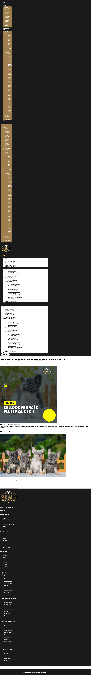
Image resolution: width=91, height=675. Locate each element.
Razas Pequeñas (7, 32)
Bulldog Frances (27, 480)
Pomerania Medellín (7, 11)
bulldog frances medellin (46, 426)
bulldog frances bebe (35, 480)
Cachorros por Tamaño (6, 150)
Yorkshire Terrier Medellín (9, 40)
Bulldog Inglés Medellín (9, 57)
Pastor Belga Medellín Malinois (9, 89)
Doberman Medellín (7, 17)
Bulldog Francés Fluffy (8, 19)
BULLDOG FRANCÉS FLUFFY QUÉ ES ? (7, 364)
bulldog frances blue (43, 480)
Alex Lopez (3, 426)
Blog (4, 120)
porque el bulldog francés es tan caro (78, 426)
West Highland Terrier (9, 48)
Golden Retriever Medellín (7, 23)
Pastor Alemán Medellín (9, 85)
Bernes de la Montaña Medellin (10, 67)
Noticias (18, 426)
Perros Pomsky (9, 54)
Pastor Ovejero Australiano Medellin (10, 108)
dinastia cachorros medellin (56, 426)
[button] (6, 122)
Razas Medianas (7, 51)
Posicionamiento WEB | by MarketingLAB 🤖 (34, 671)
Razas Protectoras (7, 116)
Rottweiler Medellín (10, 78)
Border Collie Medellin (9, 72)
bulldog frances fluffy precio (35, 426)
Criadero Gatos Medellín (8, 26)
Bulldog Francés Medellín (7, 8)
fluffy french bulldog (66, 426)
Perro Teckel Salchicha (8, 14)
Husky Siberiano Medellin (9, 81)
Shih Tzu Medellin (9, 37)
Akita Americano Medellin (10, 113)
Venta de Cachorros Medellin (7, 126)
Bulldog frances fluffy (25, 426)
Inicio (4, 2)
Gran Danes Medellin (9, 94)
